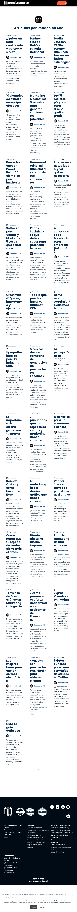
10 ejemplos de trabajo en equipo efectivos (14, 101)
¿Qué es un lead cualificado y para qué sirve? (14, 45)
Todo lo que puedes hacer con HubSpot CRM (38, 301)
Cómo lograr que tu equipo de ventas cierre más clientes (14, 543)
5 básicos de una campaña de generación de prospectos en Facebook (38, 362)
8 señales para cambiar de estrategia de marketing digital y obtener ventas (61, 739)
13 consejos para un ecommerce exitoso (62, 422)
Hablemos (62, 3)
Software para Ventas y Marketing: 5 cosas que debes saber (14, 238)
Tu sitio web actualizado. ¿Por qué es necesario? (62, 169)
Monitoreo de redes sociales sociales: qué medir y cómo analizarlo (37, 866)
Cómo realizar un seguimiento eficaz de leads (62, 301)
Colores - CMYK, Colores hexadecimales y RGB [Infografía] (62, 805)
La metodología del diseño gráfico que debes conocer (38, 491)
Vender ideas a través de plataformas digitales (62, 488)
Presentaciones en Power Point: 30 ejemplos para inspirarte (14, 172)
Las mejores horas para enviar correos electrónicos (14, 671)
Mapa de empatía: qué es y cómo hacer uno (37, 730)
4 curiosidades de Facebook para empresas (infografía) (62, 240)
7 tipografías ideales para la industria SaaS (14, 357)
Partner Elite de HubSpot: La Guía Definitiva (37, 45)
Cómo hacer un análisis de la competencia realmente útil (62, 868)
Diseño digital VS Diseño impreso (37, 540)
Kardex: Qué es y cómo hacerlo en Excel (14, 488)
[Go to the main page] (16, 3)
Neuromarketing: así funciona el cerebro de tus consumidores (38, 172)
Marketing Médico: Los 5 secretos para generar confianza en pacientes (38, 107)
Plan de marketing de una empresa (61, 540)
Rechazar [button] (43, 907)
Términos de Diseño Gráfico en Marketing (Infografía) (14, 601)
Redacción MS (15, 57)
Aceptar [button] (33, 907)
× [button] (72, 890)
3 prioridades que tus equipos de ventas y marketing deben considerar (38, 428)
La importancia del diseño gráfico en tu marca (14, 425)
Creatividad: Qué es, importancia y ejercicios (14, 301)
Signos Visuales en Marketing (62, 596)
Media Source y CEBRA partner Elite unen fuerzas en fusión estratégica (62, 50)
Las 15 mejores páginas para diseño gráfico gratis (60, 106)
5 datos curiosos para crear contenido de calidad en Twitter (61, 669)
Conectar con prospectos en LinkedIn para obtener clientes (38, 671)
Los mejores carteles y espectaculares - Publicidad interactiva (38, 805)
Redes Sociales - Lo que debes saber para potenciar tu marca (38, 238)
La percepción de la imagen (62, 354)
